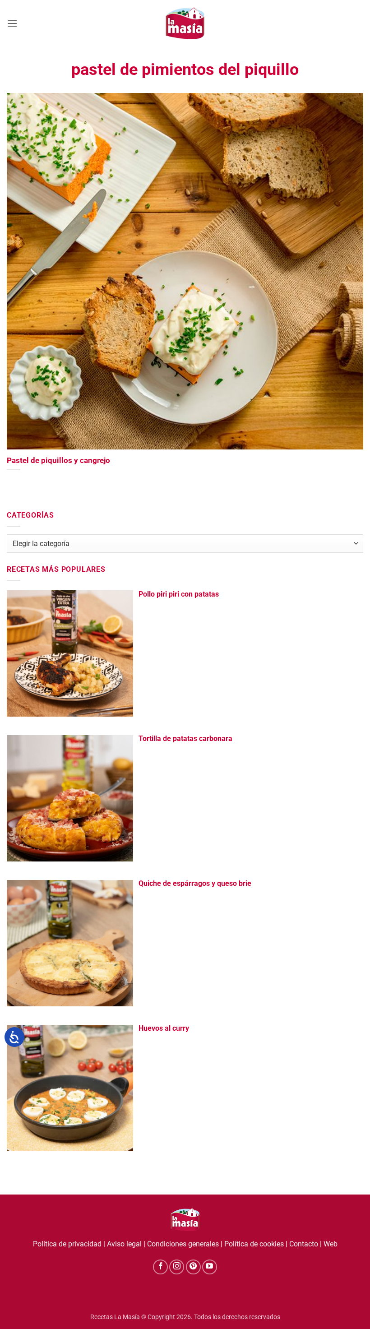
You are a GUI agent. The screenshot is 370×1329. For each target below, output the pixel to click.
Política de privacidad (67, 1244)
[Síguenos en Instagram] (176, 1267)
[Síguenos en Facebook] (160, 1267)
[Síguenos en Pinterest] (193, 1267)
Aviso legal (124, 1244)
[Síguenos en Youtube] (209, 1267)
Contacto (303, 1244)
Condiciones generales (183, 1244)
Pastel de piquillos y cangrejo (58, 460)
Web (331, 1244)
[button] (12, 23)
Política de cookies (254, 1244)
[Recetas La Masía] (185, 23)
